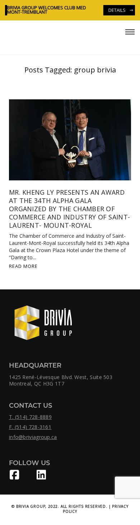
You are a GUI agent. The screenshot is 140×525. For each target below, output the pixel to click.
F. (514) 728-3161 (30, 427)
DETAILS (114, 10)
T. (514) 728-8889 (30, 417)
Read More (23, 266)
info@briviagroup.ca (33, 437)
